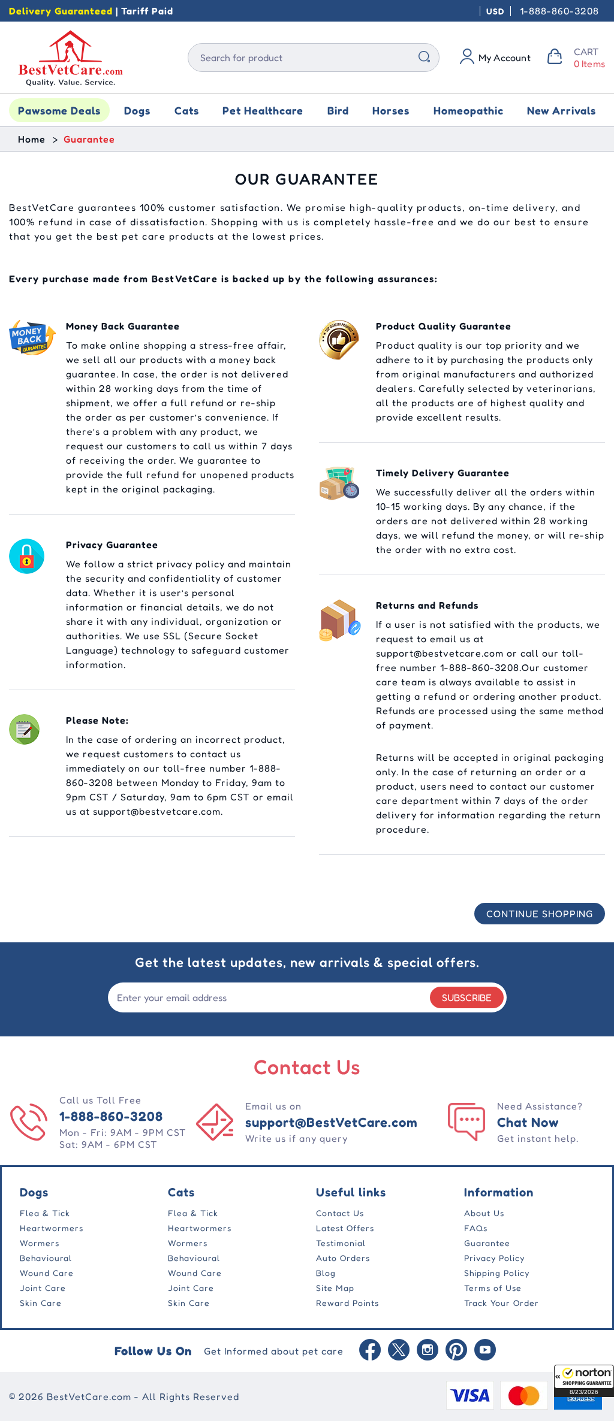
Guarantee (487, 1243)
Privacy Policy (494, 1258)
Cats (186, 110)
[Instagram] (427, 1351)
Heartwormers (51, 1228)
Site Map (335, 1288)
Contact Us (340, 1213)
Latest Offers (345, 1228)
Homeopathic (469, 110)
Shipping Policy (496, 1273)
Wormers (39, 1243)
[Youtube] (485, 1351)
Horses (391, 110)
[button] (584, 1381)
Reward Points (347, 1303)
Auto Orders (343, 1258)
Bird (338, 110)
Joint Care (43, 1288)
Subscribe (467, 997)
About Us (484, 1213)
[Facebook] (370, 1351)
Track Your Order (501, 1303)
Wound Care (47, 1273)
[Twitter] (399, 1351)
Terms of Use (493, 1288)
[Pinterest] (456, 1351)
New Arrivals (561, 110)
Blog (326, 1273)
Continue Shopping (539, 914)
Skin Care (41, 1303)
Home (32, 139)
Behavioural (46, 1258)
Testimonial (341, 1243)
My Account (504, 58)
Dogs (137, 110)
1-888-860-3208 (559, 11)
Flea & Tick (45, 1213)
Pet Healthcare (262, 110)
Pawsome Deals (59, 110)
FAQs (475, 1228)
